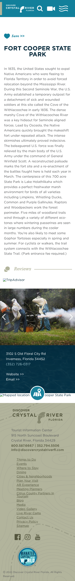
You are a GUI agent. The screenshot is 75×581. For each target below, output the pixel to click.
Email (10, 379)
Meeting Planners (29, 489)
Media (21, 505)
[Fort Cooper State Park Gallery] (37, 317)
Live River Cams (29, 513)
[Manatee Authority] (28, 557)
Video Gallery (27, 509)
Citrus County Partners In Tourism (35, 494)
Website (12, 374)
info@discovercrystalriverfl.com (37, 450)
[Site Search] (40, 9)
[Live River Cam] (51, 9)
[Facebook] (18, 537)
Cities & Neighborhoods (34, 476)
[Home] (38, 416)
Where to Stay (28, 468)
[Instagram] (28, 537)
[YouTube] (38, 537)
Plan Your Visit (27, 480)
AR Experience (28, 485)
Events (22, 464)
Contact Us (25, 517)
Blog (20, 500)
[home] (20, 8)
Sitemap (23, 526)
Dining (21, 472)
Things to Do (26, 459)
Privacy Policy (27, 521)
